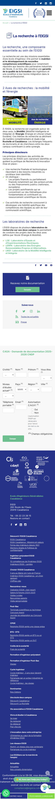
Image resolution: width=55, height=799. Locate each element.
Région (33, 384)
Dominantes (15, 688)
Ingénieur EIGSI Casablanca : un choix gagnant (26, 577)
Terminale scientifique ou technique (25, 610)
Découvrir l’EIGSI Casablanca (23, 536)
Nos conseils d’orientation (21, 769)
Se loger (13, 718)
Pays (19, 384)
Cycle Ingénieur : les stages (22, 683)
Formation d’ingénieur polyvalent (25, 655)
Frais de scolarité (17, 649)
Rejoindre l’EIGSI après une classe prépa (27, 626)
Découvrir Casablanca (19, 701)
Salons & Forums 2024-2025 (22, 592)
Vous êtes (46, 370)
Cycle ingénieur (17, 669)
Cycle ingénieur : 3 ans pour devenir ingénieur (25, 674)
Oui (36, 409)
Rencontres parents (18, 598)
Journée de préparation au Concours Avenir (26, 616)
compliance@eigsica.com (27, 788)
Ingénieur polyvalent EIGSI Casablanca (22, 557)
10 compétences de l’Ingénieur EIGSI (26, 561)
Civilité (7, 369)
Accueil (6, 23)
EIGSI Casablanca (18, 539)
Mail (46, 265)
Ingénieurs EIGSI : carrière (21, 564)
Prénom (33, 369)
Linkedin (38, 311)
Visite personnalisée (18, 601)
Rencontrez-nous (18, 586)
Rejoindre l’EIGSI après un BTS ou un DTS (26, 636)
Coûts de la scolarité (19, 646)
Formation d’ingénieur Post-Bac (24, 661)
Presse (24, 322)
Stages (13, 664)
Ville (44, 384)
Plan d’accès (15, 727)
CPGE (12, 623)
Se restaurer (15, 721)
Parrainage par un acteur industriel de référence (26, 679)
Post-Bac (14, 606)
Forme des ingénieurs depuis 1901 (24, 545)
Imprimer (51, 265)
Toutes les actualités (30, 317)
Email (19, 401)
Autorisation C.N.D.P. (34, 404)
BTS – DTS (14, 632)
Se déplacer (15, 724)
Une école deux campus (21, 697)
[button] (6, 793)
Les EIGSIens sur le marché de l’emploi (24, 756)
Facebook (35, 265)
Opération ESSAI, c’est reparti (23, 590)
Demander (27, 289)
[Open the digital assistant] (44, 788)
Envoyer (13, 438)
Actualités (14, 763)
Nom (19, 369)
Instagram (31, 311)
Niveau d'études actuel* (7, 387)
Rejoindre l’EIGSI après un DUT (23, 640)
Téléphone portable (8, 404)
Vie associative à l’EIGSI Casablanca (26, 709)
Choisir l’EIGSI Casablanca (22, 570)
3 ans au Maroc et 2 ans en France (25, 573)
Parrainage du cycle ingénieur (23, 749)
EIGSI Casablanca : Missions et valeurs (27, 542)
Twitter (41, 265)
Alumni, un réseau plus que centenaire (26, 747)
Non (36, 412)
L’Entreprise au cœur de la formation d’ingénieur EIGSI (26, 736)
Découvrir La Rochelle (19, 703)
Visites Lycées (16, 595)
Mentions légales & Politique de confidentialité (23, 549)
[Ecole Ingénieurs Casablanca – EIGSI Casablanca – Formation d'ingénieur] (13, 13)
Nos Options (15, 692)
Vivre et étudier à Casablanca (23, 715)
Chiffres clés (15, 581)
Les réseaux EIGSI (18, 743)
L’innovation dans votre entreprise (25, 732)
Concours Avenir (17, 612)
